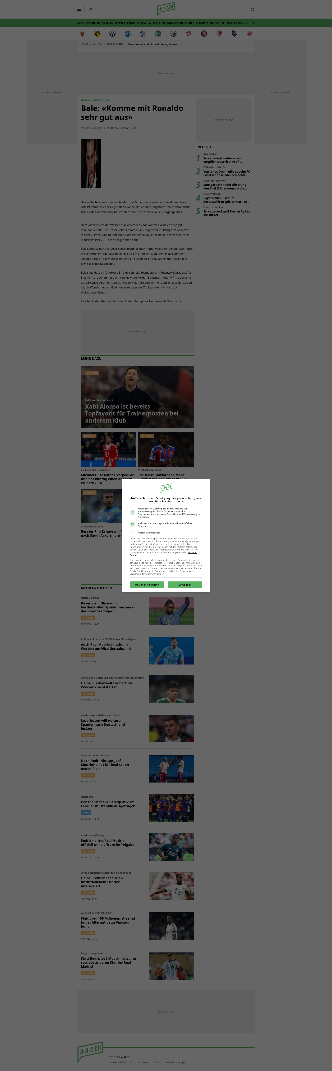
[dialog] (166, 535)
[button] (166, 532)
